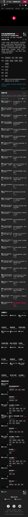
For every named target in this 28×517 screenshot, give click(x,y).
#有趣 (23, 84)
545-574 (19, 95)
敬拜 (14, 473)
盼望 (10, 413)
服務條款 (19, 510)
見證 (16, 400)
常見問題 (6, 511)
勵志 (19, 484)
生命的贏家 (11, 457)
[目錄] (2, 5)
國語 (14, 37)
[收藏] (23, 39)
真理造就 (14, 440)
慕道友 (18, 410)
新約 (22, 431)
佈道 (14, 408)
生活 (13, 57)
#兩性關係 (19, 84)
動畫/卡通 (11, 431)
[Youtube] (19, 506)
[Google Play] (19, 500)
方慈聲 (16, 60)
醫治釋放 (18, 423)
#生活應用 (4, 86)
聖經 (17, 442)
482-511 (8, 95)
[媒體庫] (26, 5)
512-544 (14, 95)
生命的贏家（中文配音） (14, 405)
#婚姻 (2, 84)
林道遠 (11, 60)
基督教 (20, 57)
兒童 (15, 431)
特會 (14, 420)
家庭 (17, 57)
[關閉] (2, 2)
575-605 (25, 95)
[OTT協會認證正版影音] (25, 34)
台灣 (11, 37)
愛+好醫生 (11, 449)
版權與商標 (9, 510)
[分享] (26, 39)
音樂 (10, 473)
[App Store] (9, 500)
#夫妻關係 (7, 84)
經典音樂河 (11, 470)
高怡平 (6, 66)
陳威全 (20, 60)
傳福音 (14, 410)
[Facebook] (8, 506)
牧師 (10, 410)
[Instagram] (14, 506)
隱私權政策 (14, 510)
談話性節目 (7, 57)
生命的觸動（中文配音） (14, 436)
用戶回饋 (11, 511)
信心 (22, 410)
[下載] (20, 5)
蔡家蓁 (6, 63)
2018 (2, 37)
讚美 (21, 408)
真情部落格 (11, 396)
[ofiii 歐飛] (6, 5)
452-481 (3, 95)
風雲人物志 (11, 481)
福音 (19, 431)
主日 (24, 408)
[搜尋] (23, 5)
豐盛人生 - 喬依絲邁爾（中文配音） (16, 416)
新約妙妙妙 (11, 428)
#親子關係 (13, 84)
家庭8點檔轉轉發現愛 (14, 386)
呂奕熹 (6, 60)
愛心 (10, 423)
